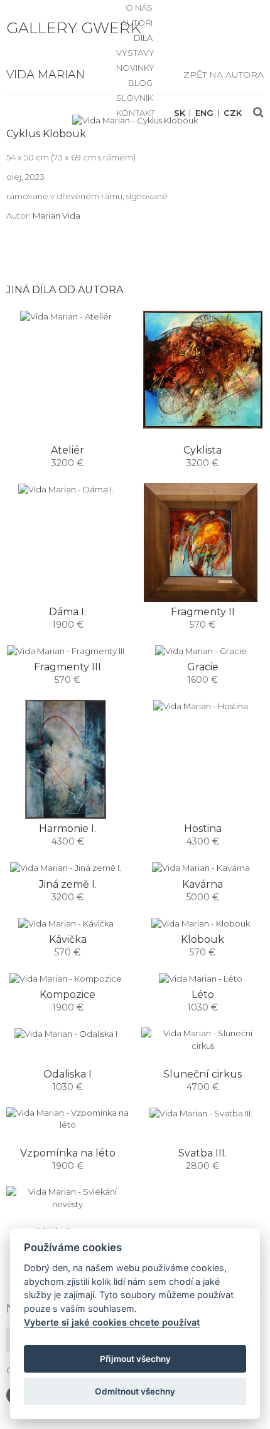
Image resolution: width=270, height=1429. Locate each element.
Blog (140, 83)
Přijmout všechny (135, 1359)
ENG (204, 113)
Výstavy (135, 53)
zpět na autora (223, 74)
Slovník (134, 98)
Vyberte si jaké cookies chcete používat (112, 1322)
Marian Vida (56, 215)
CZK (233, 113)
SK (179, 113)
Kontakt (135, 113)
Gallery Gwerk (73, 28)
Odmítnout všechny (135, 1391)
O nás (139, 8)
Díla (143, 38)
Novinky (135, 68)
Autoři (137, 23)
